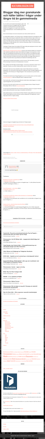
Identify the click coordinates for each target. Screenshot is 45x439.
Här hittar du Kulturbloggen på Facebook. (10, 301)
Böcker (11, 351)
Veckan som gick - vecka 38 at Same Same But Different (14, 204)
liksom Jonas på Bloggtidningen (27, 124)
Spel (6, 329)
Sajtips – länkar (6, 429)
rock (37, 356)
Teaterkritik (7, 331)
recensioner (35, 356)
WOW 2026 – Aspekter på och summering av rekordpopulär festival (20, 256)
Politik (19, 356)
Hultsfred (17, 354)
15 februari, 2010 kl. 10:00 (14, 167)
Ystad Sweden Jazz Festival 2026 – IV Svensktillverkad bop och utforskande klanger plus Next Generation (19, 245)
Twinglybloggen (11, 126)
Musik (4, 318)
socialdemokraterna (24, 152)
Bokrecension (7, 321)
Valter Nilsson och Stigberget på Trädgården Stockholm (17, 251)
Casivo (22, 408)
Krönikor (6, 313)
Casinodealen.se (7, 401)
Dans (6, 334)
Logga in (33, 435)
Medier (9, 158)
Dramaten (26, 352)
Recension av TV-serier (9, 327)
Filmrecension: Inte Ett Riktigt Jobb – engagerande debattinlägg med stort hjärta (21, 239)
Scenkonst (18, 359)
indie (24, 354)
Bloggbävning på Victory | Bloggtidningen (11, 179)
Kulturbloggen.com (22, 6)
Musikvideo (14, 356)
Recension (5, 320)
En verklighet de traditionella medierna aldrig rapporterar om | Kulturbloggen (18, 195)
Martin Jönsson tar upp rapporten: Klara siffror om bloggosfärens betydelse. (17, 131)
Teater (6, 340)
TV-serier (6, 342)
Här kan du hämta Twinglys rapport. (10, 98)
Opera (6, 338)
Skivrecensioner (8, 328)
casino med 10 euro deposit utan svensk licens (21, 393)
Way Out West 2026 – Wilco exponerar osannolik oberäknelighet (20, 292)
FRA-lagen (30, 152)
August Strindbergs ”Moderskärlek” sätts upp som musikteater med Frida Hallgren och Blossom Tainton (21, 261)
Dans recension (8, 323)
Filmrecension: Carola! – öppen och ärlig (14, 267)
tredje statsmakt (38, 152)
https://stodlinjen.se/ (33, 411)
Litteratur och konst (6, 315)
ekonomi (30, 351)
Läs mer (17, 236)
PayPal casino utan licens (8, 405)
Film (5, 336)
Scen (4, 333)
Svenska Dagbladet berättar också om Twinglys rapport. (14, 130)
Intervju (4, 309)
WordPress (29, 435)
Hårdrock (20, 354)
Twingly (18, 152)
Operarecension (8, 325)
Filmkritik (34, 351)
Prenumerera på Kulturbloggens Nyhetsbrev (11, 222)
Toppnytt (4, 345)
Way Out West (29, 361)
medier (15, 152)
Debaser (16, 351)
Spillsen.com (25, 397)
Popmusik (23, 356)
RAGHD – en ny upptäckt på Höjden (12, 276)
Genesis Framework (24, 435)
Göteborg (14, 354)
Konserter (27, 354)
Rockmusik (5, 358)
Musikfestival (10, 356)
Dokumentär (22, 351)
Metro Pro (18, 435)
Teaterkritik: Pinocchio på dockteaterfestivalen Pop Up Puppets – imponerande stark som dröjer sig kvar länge (20, 233)
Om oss (4, 426)
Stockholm (34, 358)
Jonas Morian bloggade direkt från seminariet (12, 124)
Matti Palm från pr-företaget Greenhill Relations (12, 50)
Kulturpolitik (12, 157)
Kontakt (4, 424)
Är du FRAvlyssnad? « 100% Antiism (10, 188)
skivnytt (23, 359)
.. (3, 307)
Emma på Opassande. (20, 85)
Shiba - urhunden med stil (7, 368)
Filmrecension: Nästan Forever (11, 281)
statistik (4, 154)
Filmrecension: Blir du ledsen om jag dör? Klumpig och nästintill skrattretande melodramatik (20, 286)
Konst (30, 354)
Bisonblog (5, 126)
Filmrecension (7, 324)
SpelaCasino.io (34, 393)
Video (25, 360)
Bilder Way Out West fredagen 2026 (12, 272)
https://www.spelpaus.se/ (25, 411)
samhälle (10, 358)
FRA (34, 152)
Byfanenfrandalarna (12, 166)
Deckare (19, 351)
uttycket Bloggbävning (7, 77)
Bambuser (9, 154)
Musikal (6, 337)
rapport (12, 152)
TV (5, 341)
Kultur (32, 354)
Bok (4, 351)
